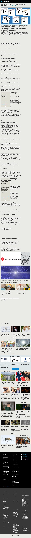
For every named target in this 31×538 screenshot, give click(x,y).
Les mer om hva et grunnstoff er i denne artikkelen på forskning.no (5, 103)
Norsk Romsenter (15, 524)
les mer (14, 5)
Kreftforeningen (5, 519)
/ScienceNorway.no (26, 459)
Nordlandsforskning (15, 513)
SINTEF (23, 498)
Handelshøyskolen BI (6, 508)
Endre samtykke (6, 486)
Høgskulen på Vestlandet (6, 514)
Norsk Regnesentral (15, 523)
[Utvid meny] (30, 1)
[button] (1, 358)
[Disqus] (15, 311)
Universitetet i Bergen (25, 517)
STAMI (23, 504)
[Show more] (5, 106)
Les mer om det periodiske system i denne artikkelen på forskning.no (5, 197)
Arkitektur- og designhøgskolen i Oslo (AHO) (6, 494)
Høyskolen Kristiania (5, 515)
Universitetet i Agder (25, 516)
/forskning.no (25, 456)
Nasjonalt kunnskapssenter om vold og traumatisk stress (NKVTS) (16, 501)
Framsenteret (4, 506)
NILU (3, 529)
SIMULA (23, 497)
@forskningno (25, 454)
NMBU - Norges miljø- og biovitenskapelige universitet (16, 494)
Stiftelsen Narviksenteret (25, 506)
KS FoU (4, 518)
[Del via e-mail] (5, 300)
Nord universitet (15, 512)
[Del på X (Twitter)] (2, 300)
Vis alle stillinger (15, 369)
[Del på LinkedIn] (4, 300)
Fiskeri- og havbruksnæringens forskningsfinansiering (6, 502)
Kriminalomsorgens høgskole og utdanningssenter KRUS (6, 522)
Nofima (14, 511)
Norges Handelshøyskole (16, 516)
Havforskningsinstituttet (6, 509)
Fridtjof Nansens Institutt (6, 507)
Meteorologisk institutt (6, 523)
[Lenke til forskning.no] (14, 1)
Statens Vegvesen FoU (25, 505)
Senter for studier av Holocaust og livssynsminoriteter (25, 502)
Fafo (3, 500)
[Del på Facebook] (1, 300)
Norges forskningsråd (16, 517)
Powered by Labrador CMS (15, 535)
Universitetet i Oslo (24, 519)
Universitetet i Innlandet (25, 518)
